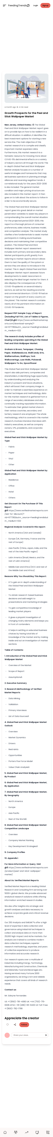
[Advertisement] (26, 40)
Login (35, 5)
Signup (45, 5)
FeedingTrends (17, 5)
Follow (24, 1024)
